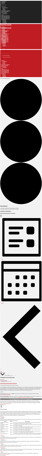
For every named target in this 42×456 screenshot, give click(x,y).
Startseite (3, 26)
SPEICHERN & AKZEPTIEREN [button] (4, 454)
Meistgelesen (3, 66)
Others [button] (1, 451)
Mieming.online (16, 399)
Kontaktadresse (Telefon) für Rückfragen (23, 397)
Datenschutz (4, 1)
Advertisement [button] (2, 447)
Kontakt (3, 3)
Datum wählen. (7, 375)
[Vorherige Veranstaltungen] (21, 368)
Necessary (2, 417)
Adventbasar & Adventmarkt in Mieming (8, 383)
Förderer (4, 74)
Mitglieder (4, 76)
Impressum (3, 2)
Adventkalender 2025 (5, 69)
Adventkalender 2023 (4, 37)
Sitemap (4, 63)
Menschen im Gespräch (5, 64)
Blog (2, 68)
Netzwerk (4, 75)
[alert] (21, 208)
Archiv (4, 28)
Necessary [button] (2, 416)
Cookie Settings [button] (2, 403)
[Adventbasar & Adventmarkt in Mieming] (3, 380)
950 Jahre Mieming (4, 65)
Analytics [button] (1, 443)
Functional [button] (2, 435)
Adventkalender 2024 (5, 70)
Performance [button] (2, 439)
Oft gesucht (5, 67)
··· (1, 43)
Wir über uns (3, 73)
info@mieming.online (6, 394)
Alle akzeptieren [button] (8, 403)
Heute (1, 371)
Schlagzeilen (5, 61)
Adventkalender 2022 (5, 72)
